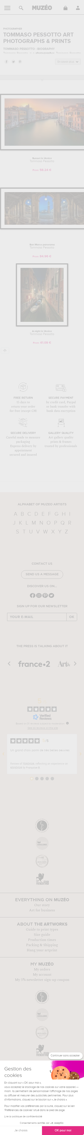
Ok (71, 617)
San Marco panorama (42, 246)
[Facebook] (33, 597)
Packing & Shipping (42, 945)
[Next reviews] (81, 754)
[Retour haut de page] (5, 351)
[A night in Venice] (42, 325)
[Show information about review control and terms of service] (67, 723)
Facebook (6, 61)
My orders (42, 969)
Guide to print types (42, 929)
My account (42, 974)
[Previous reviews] (3, 754)
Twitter (13, 61)
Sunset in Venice (42, 160)
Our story (42, 905)
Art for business (42, 910)
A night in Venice (42, 333)
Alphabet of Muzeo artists (42, 504)
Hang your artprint (42, 950)
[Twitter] (51, 597)
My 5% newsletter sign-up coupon (42, 980)
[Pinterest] (45, 597)
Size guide (42, 934)
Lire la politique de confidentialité (23, 1116)
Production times (42, 940)
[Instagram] (39, 597)
